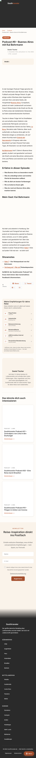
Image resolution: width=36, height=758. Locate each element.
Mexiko (6, 679)
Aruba (6, 720)
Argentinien (7, 649)
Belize (6, 699)
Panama (7, 694)
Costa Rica (7, 689)
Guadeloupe (8, 739)
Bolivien (6, 668)
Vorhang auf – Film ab (12, 267)
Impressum (8, 753)
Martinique (7, 725)
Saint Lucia (7, 729)
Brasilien (6, 663)
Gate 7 (6, 261)
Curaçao (7, 715)
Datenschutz (18, 753)
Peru (5, 653)
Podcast (9, 30)
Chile (5, 644)
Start (3, 30)
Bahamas (7, 734)
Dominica (7, 710)
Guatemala (7, 684)
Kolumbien (7, 658)
